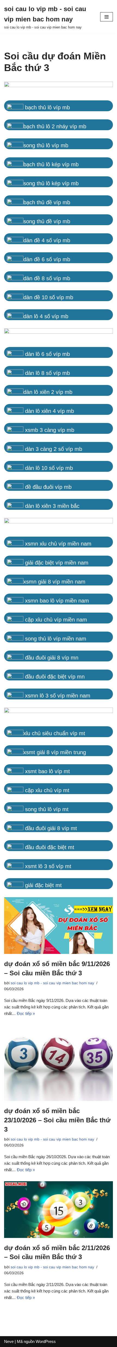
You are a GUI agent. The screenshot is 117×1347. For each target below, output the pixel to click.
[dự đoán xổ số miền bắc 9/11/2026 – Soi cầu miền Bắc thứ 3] (58, 925)
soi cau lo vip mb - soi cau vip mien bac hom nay (52, 983)
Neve (9, 1341)
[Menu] (106, 16)
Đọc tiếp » (26, 1013)
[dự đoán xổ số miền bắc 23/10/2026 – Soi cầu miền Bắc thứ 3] (58, 1063)
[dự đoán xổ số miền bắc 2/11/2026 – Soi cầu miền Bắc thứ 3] (58, 1209)
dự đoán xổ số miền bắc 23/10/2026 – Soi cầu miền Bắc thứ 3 (57, 1120)
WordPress (46, 1341)
